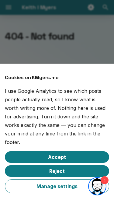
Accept (57, 157)
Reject (57, 171)
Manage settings (57, 186)
